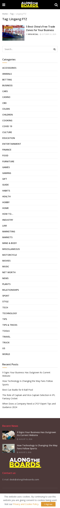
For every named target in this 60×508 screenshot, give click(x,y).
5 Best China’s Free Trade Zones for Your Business (40, 28)
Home (5, 14)
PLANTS (6, 284)
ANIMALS (7, 73)
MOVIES (6, 260)
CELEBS (6, 108)
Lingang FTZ (21, 14)
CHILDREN (7, 114)
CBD (4, 103)
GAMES (6, 167)
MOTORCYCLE (9, 254)
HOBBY (6, 202)
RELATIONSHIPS (10, 289)
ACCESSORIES (9, 67)
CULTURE (7, 132)
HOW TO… (7, 213)
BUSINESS (8, 27)
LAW (4, 225)
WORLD (6, 354)
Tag (11, 14)
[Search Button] (55, 49)
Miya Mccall (33, 34)
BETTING (7, 79)
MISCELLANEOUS (11, 249)
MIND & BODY (9, 243)
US (3, 348)
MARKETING (8, 231)
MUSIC (5, 266)
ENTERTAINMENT (11, 143)
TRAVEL (6, 336)
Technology (9, 313)
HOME (5, 208)
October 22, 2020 (48, 34)
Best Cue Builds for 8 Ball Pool (17, 389)
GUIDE (5, 184)
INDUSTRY (7, 219)
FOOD (5, 155)
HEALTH (6, 196)
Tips (4, 319)
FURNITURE (8, 161)
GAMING (6, 173)
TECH (5, 307)
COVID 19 (7, 126)
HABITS (6, 190)
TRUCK (6, 342)
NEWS (5, 278)
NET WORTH (9, 272)
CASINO (6, 97)
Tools (6, 330)
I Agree (48, 504)
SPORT (5, 295)
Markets (7, 237)
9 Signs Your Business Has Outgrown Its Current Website (36, 434)
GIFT (4, 178)
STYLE (5, 301)
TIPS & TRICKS (9, 324)
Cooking (7, 120)
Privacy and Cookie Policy (25, 504)
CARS (5, 91)
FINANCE (6, 149)
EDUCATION (8, 138)
